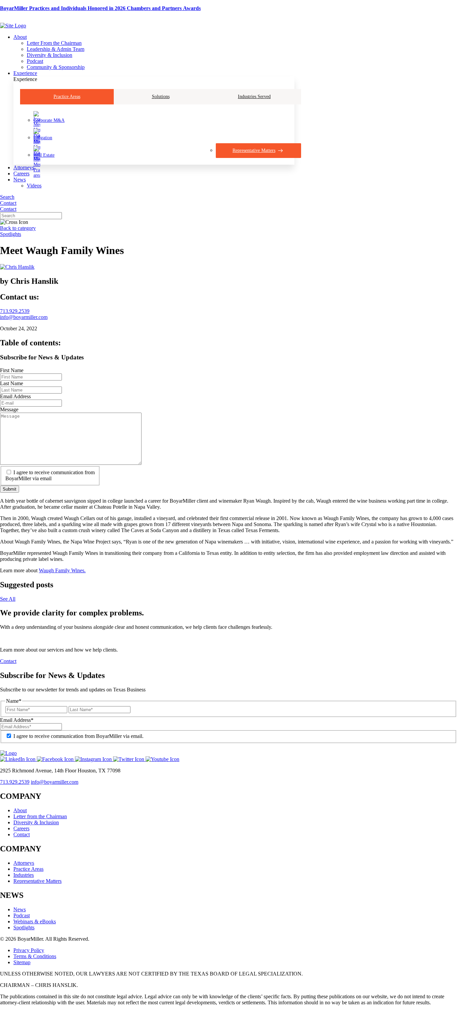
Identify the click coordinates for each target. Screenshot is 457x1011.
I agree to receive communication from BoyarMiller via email (50, 475)
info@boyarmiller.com (24, 317)
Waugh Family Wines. (62, 570)
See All (7, 599)
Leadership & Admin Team (55, 49)
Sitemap (21, 962)
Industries (23, 875)
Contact (8, 203)
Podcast (35, 61)
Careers (21, 173)
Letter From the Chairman (54, 43)
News (19, 179)
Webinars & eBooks (34, 921)
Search (7, 197)
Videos (34, 185)
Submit (9, 489)
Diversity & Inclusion (49, 55)
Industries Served (254, 96)
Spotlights (10, 234)
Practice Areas (67, 96)
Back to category (18, 228)
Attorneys (23, 167)
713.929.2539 (14, 311)
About (20, 37)
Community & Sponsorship (56, 67)
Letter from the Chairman (40, 816)
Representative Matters (37, 881)
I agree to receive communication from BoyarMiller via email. (78, 736)
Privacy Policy (28, 950)
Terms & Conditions (34, 956)
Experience (25, 73)
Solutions (161, 96)
